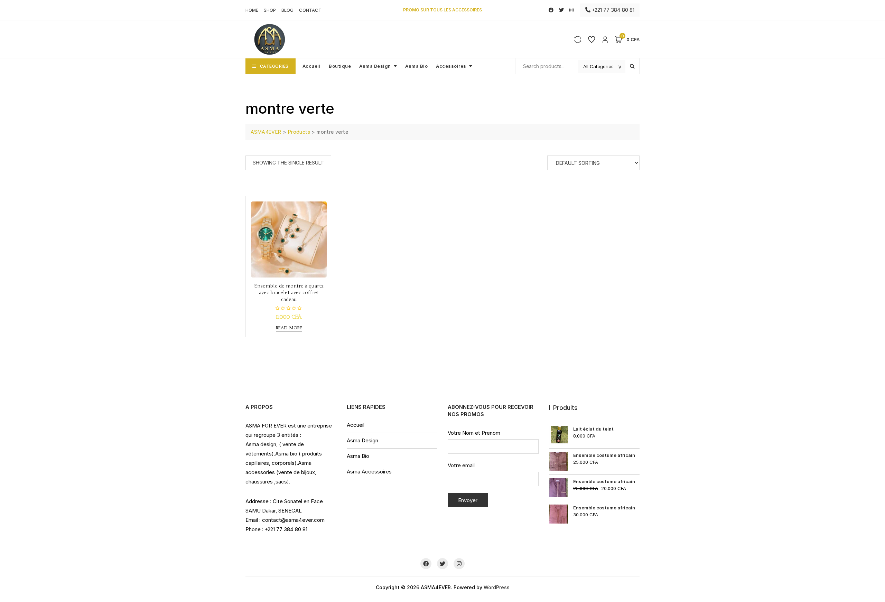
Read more (289, 327)
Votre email (461, 465)
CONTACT (310, 10)
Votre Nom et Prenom (474, 433)
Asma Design (375, 66)
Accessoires (451, 66)
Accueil (311, 66)
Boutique (340, 66)
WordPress (497, 587)
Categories (274, 66)
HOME (251, 10)
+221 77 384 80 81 (612, 10)
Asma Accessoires (369, 471)
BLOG (287, 10)
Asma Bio (416, 66)
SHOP (270, 10)
